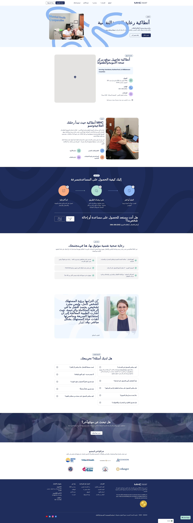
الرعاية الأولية (101, 492)
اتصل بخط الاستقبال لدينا (123, 370)
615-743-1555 (58, 499)
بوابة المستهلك (50, 3)
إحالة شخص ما (86, 489)
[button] (75, 77)
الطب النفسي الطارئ (99, 487)
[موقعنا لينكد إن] (50, 517)
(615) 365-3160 (115, 225)
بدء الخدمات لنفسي (85, 487)
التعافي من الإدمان (100, 494)
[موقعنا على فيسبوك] (56, 517)
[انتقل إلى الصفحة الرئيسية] (140, 2)
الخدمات (103, 3)
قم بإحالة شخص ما (60, 218)
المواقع (109, 3)
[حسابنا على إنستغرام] (53, 517)
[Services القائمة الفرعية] (100, 2)
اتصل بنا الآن (146, 35)
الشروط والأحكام (100, 515)
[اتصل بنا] (60, 497)
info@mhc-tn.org (56, 495)
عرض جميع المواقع (96, 433)
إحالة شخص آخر (135, 35)
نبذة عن (95, 3)
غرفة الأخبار (86, 3)
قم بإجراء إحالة (77, 3)
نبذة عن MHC (72, 487)
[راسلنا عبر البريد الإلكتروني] (60, 493)
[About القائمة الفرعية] (92, 2)
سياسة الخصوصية (109, 515)
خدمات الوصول (60, 3)
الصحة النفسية (101, 489)
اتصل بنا (74, 494)
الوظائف (74, 489)
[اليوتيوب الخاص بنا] (47, 517)
